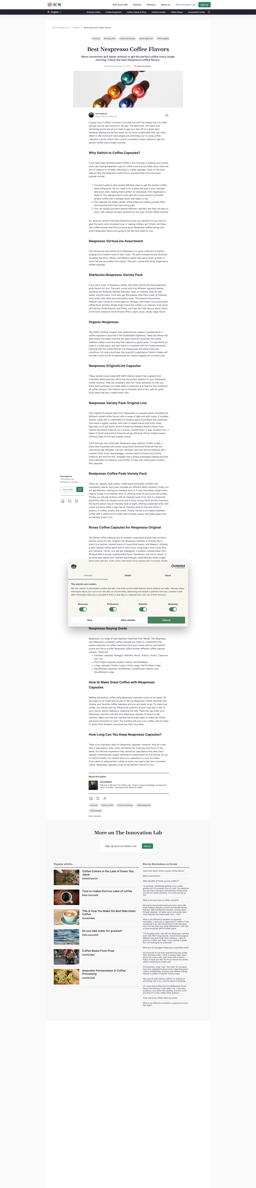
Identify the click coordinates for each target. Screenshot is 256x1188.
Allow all (166, 620)
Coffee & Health (158, 12)
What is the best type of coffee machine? (161, 900)
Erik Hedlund (106, 782)
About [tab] (168, 575)
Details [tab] (128, 575)
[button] (60, 12)
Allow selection (128, 620)
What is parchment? (151, 876)
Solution (137, 4)
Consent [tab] (88, 575)
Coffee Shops (177, 12)
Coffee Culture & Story (136, 12)
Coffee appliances (146, 38)
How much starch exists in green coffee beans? (163, 871)
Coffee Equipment (113, 12)
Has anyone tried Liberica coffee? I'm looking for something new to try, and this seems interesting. (164, 980)
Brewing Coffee (93, 12)
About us (165, 4)
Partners (151, 4)
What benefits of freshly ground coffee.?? (161, 881)
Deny (89, 620)
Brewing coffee (109, 38)
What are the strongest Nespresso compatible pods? (166, 947)
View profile (68, 489)
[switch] (113, 609)
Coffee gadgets (163, 38)
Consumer (96, 38)
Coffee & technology (127, 38)
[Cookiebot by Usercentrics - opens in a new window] (173, 567)
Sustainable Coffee (196, 12)
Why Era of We (120, 4)
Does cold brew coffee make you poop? (160, 998)
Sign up (204, 4)
